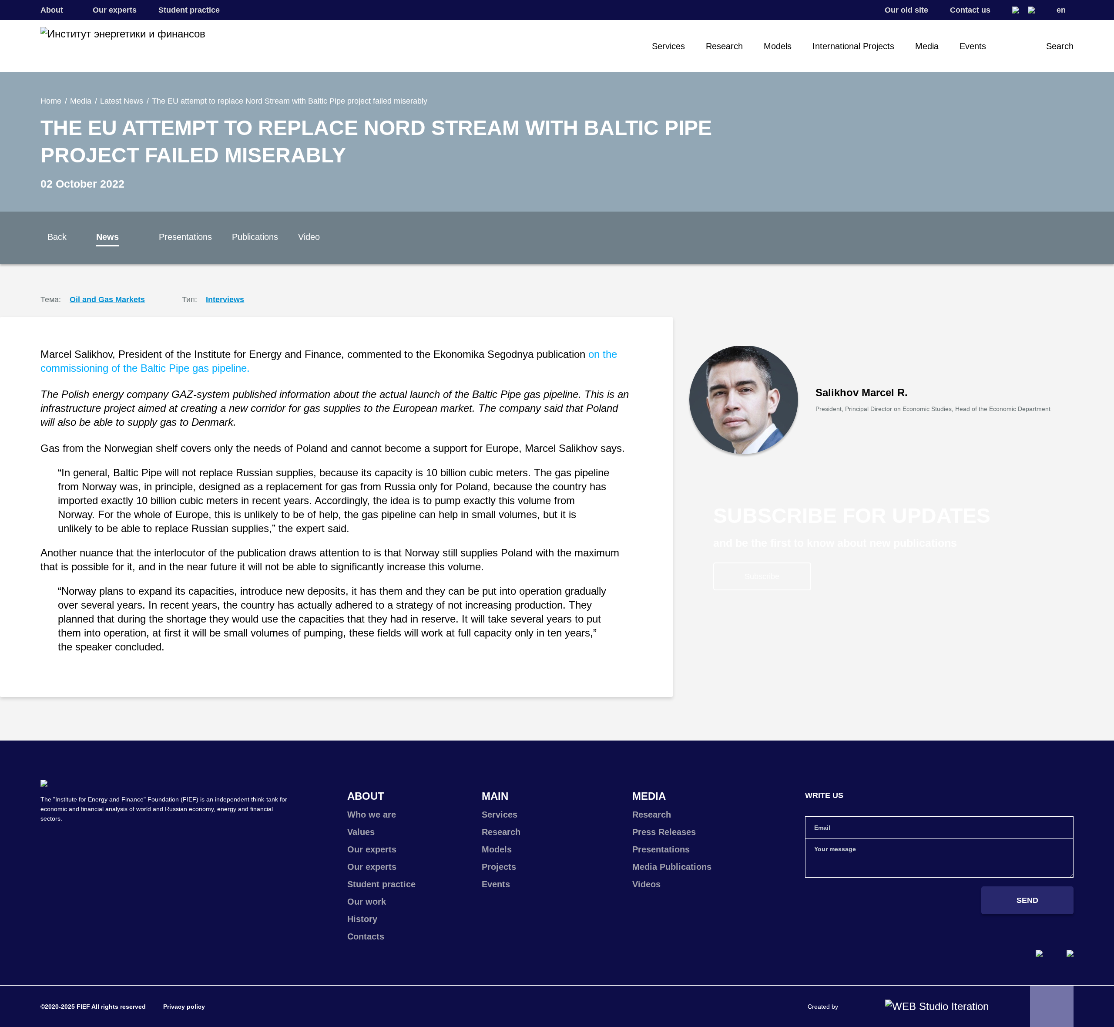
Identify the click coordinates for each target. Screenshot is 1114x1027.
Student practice (189, 10)
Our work (366, 901)
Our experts (115, 10)
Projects (499, 867)
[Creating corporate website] (937, 1006)
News (107, 237)
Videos (646, 884)
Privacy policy (184, 1006)
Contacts (365, 936)
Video (309, 237)
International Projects (853, 46)
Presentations (185, 237)
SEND (1027, 900)
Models (778, 46)
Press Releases (664, 832)
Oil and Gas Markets (107, 299)
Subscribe (762, 576)
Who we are (371, 814)
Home (50, 101)
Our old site (906, 10)
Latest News (121, 101)
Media (927, 46)
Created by (823, 1006)
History (362, 919)
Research (724, 46)
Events (973, 46)
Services (668, 46)
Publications (255, 237)
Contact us (970, 10)
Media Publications (671, 867)
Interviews (225, 299)
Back (57, 237)
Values (361, 832)
